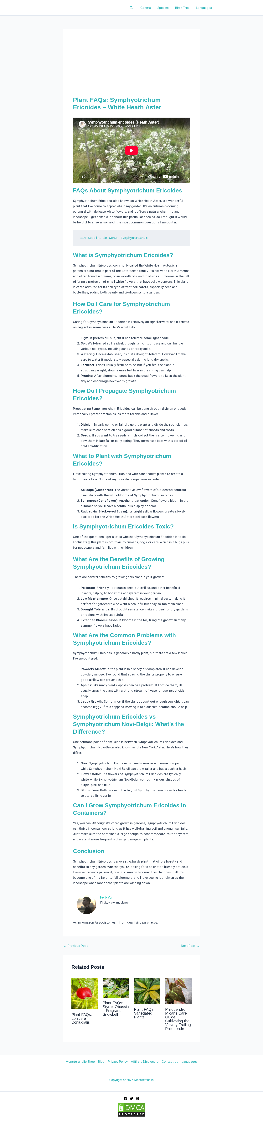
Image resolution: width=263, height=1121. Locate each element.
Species (163, 8)
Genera (145, 8)
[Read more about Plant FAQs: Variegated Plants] (147, 991)
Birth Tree (182, 8)
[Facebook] (125, 1098)
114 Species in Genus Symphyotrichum (113, 238)
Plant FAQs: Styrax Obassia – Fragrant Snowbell (116, 1009)
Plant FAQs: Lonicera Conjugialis (81, 1018)
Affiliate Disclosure (144, 1061)
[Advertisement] (131, 67)
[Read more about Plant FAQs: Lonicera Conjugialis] (84, 993)
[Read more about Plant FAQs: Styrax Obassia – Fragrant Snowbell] (116, 987)
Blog (101, 1061)
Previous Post (76, 945)
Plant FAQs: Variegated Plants (144, 1013)
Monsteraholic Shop (80, 1061)
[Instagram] (137, 1098)
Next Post (190, 945)
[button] (131, 7)
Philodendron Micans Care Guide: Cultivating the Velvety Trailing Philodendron (178, 1019)
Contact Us (170, 1061)
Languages (204, 8)
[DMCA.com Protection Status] (131, 1110)
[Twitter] (131, 1098)
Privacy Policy (118, 1061)
